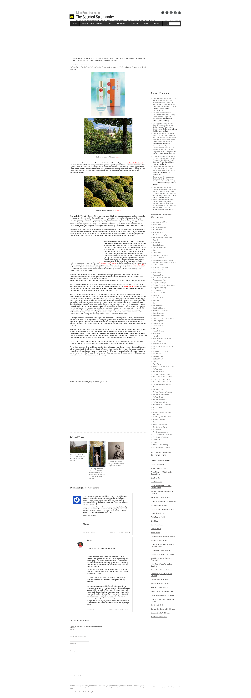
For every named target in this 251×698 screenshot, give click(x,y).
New (109, 23)
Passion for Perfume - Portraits (163, 366)
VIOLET (155, 442)
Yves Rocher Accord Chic (160, 587)
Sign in (72, 627)
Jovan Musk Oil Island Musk (160, 497)
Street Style (157, 429)
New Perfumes (158, 356)
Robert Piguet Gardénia (159, 505)
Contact (171, 20)
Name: (72, 629)
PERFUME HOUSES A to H (162, 377)
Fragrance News (158, 275)
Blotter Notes (157, 242)
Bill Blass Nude (156, 482)
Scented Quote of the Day (162, 417)
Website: (73, 644)
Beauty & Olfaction (159, 227)
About (165, 20)
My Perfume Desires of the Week (164, 346)
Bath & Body (157, 225)
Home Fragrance (158, 316)
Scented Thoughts (159, 419)
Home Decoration (159, 313)
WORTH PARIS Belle (158, 468)
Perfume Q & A (158, 389)
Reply (126, 532)
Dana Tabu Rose (157, 525)
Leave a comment (90, 487)
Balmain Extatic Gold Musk (160, 613)
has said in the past (130, 286)
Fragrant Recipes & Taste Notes (164, 285)
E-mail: (78, 636)
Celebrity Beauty (158, 245)
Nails (154, 349)
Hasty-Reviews (158, 305)
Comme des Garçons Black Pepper (163, 609)
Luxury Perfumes (158, 326)
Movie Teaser (157, 341)
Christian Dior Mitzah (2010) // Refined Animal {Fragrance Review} (115, 463)
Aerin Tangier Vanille (158, 517)
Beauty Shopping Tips (160, 235)
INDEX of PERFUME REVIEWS (164, 318)
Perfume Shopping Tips (161, 394)
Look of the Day (158, 323)
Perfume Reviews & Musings (92, 23)
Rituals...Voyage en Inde (159, 540)
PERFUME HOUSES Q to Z (162, 382)
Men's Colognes (158, 331)
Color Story (157, 253)
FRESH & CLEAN (159, 293)
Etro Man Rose (156, 478)
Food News (157, 272)
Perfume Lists (157, 387)
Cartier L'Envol (156, 529)
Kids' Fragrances (158, 321)
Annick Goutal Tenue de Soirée (162, 570)
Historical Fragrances (160, 310)
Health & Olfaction (159, 308)
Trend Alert (156, 440)
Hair (154, 303)
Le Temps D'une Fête (137, 265)
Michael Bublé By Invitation (160, 583)
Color (154, 250)
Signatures (134, 23)
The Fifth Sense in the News (162, 434)
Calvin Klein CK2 (157, 605)
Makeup (155, 328)
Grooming (156, 300)
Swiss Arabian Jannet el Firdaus (162, 591)
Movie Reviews (158, 336)
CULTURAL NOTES (160, 258)
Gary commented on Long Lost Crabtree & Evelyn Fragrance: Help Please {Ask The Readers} (164, 168)
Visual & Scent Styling (160, 445)
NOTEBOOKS (158, 359)
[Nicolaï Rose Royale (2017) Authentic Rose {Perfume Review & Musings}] (78, 447)
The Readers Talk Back (161, 437)
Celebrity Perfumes (159, 247)
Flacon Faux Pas (159, 270)
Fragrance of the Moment (161, 277)
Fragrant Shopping (159, 288)
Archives (76, 692)
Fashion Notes (158, 265)
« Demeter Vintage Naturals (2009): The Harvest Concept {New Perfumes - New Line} (99, 58)
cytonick (118, 157)
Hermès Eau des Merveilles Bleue (163, 509)
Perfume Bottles (158, 371)
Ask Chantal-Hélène (160, 222)
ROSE (155, 410)
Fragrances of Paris (159, 280)
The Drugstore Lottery (160, 432)
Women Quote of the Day (161, 447)
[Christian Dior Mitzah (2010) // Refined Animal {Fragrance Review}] (115, 450)
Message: (73, 651)
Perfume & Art (157, 369)
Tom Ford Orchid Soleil (159, 617)
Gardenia (156, 295)
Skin (154, 422)
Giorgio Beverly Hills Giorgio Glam (163, 554)
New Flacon (157, 354)
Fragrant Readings (159, 282)
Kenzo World (155, 533)
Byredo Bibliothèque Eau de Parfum (163, 501)
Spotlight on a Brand (160, 427)
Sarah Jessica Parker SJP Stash (162, 595)
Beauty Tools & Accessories (162, 237)
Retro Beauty (157, 407)
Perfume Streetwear (159, 399)
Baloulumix (118, 210)
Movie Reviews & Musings (162, 338)
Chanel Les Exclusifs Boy (160, 580)
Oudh (154, 361)
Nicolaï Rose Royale (158, 513)
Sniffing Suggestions (160, 424)
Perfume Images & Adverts (162, 384)
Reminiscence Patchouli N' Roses (163, 536)
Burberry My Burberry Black (160, 550)
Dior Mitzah (155, 521)
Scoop (146, 23)
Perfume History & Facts (161, 374)
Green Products (158, 298)
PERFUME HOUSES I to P (162, 379)
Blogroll (155, 240)
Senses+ (157, 23)
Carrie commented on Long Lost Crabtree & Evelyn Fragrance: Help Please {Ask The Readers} (164, 179)
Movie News (157, 333)
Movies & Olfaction (159, 344)
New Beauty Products (160, 351)
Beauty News (157, 230)
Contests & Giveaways (160, 255)
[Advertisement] (125, 4)
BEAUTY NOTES (159, 232)
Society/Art (121, 23)
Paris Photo (157, 364)
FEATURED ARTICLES (161, 267)
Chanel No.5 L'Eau (157, 464)
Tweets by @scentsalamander (161, 214)
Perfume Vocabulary (160, 402)
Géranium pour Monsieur (108, 263)
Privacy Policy (178, 20)
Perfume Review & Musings (162, 392)
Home (74, 23)
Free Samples (157, 290)
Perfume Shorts (158, 397)
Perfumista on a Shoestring (162, 405)
